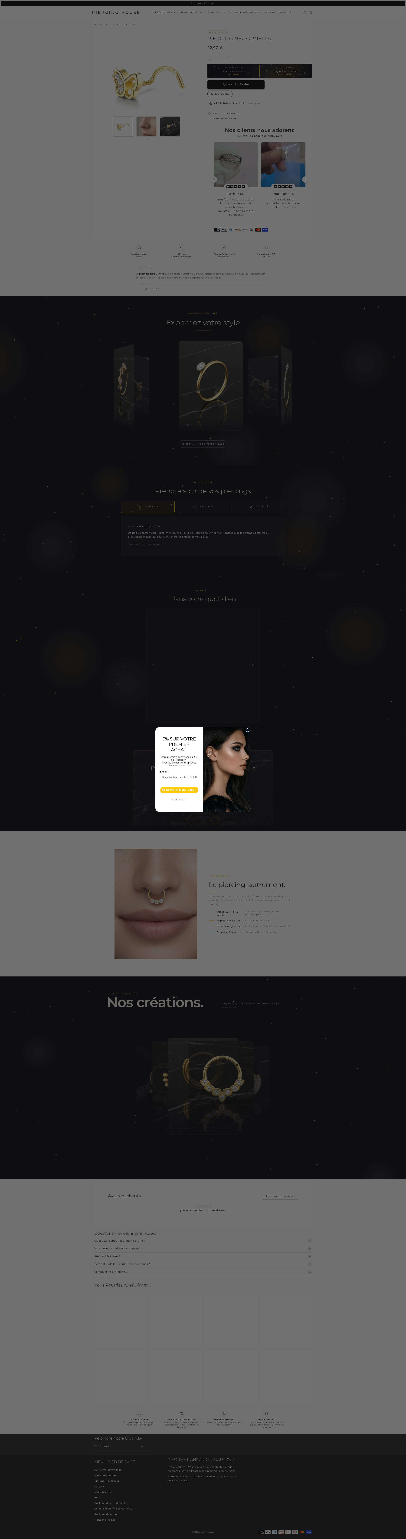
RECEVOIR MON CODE (179, 790)
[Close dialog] (247, 730)
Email (164, 771)
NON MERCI (179, 799)
